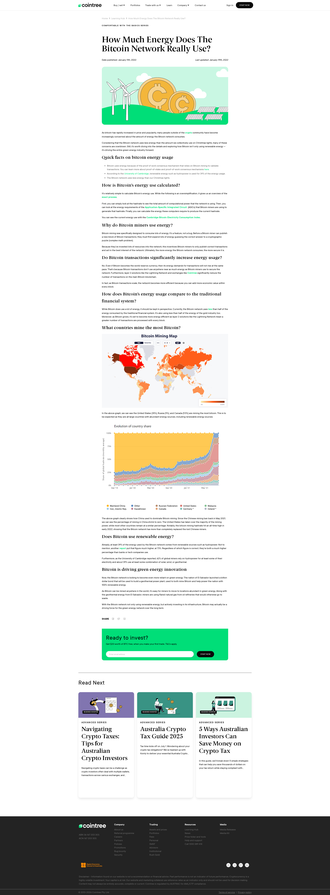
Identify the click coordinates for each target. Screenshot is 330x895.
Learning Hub (118, 18)
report (122, 548)
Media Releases (228, 829)
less (210, 309)
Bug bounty (120, 851)
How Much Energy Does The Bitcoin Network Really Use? (156, 18)
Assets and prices (158, 829)
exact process (109, 197)
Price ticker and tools (195, 836)
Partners (118, 840)
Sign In (229, 5)
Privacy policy (245, 892)
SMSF (152, 843)
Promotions (120, 847)
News (187, 833)
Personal (153, 840)
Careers (118, 836)
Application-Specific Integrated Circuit (166, 207)
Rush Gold (154, 854)
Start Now (205, 654)
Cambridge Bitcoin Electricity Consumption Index (173, 217)
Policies (118, 843)
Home (105, 18)
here (206, 169)
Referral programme (124, 833)
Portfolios (154, 833)
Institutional (155, 851)
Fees (151, 836)
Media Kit (224, 833)
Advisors (153, 847)
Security (118, 854)
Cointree (192, 273)
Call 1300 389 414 (193, 843)
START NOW (245, 5)
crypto (188, 133)
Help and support (193, 840)
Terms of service (227, 892)
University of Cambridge (136, 173)
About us (118, 829)
